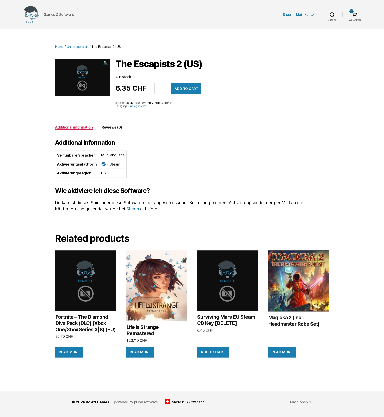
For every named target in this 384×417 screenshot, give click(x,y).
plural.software (146, 402)
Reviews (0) (112, 127)
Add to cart (186, 89)
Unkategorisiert (77, 47)
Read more (69, 352)
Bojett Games (97, 402)
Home (59, 47)
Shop (287, 14)
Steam (132, 208)
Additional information (74, 127)
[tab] (74, 127)
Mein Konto (305, 14)
